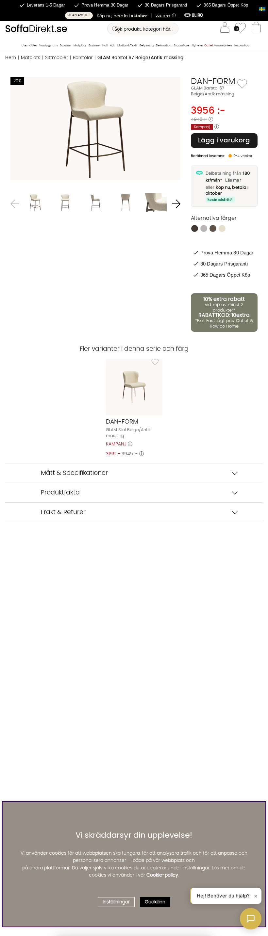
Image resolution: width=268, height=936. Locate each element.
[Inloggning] (224, 28)
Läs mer (233, 180)
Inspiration (242, 45)
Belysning (147, 45)
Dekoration (164, 45)
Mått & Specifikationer (74, 473)
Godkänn (155, 902)
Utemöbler (29, 45)
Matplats (80, 45)
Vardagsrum (48, 45)
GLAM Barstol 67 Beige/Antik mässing (140, 58)
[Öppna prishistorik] (211, 119)
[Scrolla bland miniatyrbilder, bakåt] (14, 203)
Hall (105, 45)
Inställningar (116, 902)
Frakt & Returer (63, 512)
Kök (112, 45)
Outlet (208, 45)
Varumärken (223, 45)
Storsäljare (181, 45)
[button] (134, 15)
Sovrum (65, 45)
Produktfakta (60, 493)
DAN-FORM (213, 81)
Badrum (94, 45)
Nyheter (197, 45)
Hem (10, 58)
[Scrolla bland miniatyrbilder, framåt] (176, 203)
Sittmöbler (56, 58)
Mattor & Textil (127, 45)
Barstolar (82, 58)
